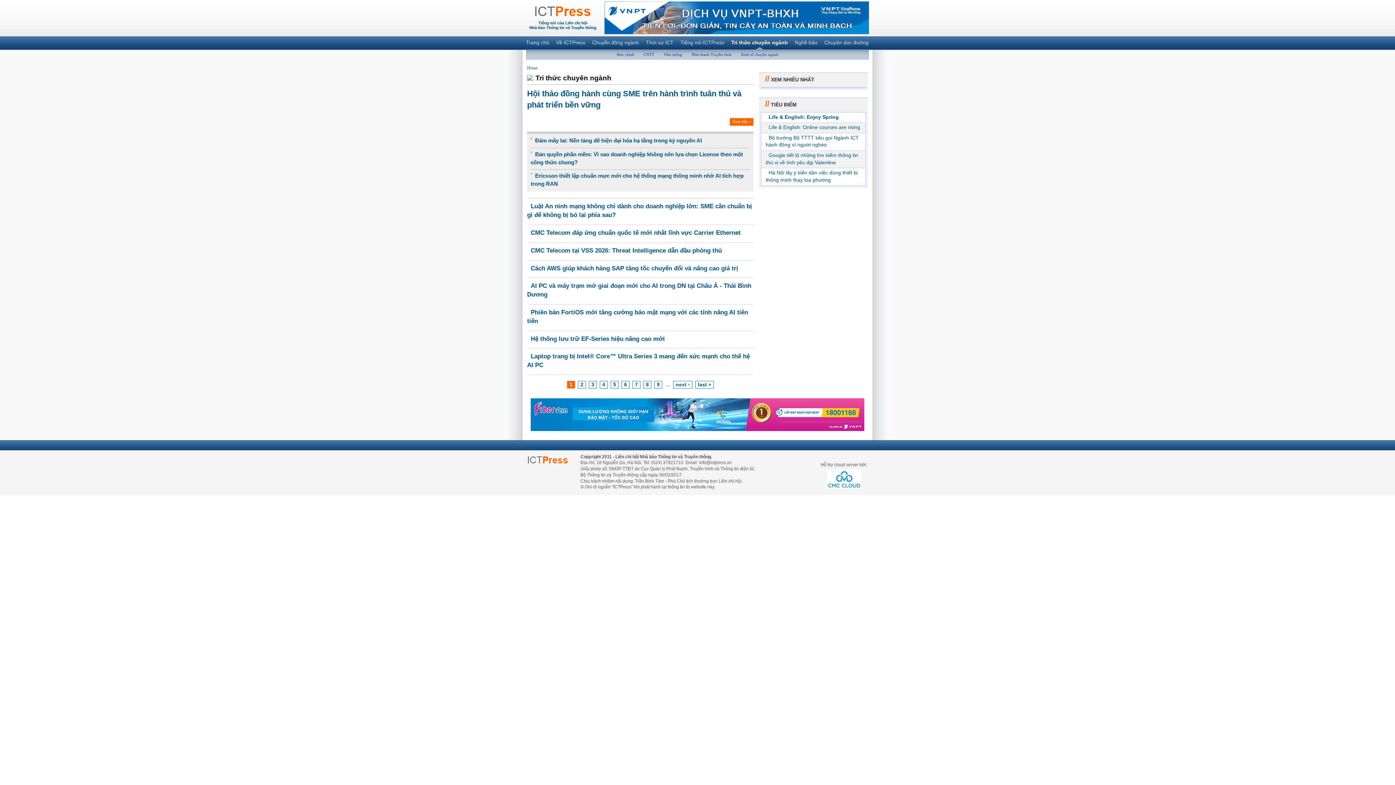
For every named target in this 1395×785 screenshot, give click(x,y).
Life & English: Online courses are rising (814, 127)
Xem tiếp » (741, 121)
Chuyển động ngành (615, 42)
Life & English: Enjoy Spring (804, 117)
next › (683, 384)
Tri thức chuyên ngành (759, 42)
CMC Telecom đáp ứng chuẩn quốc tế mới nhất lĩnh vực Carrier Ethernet (636, 232)
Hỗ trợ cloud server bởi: (844, 464)
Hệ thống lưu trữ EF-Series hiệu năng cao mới (598, 338)
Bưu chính (625, 54)
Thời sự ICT (660, 42)
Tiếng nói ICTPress (702, 42)
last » (704, 384)
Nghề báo (806, 42)
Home (532, 68)
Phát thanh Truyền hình (712, 54)
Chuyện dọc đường (846, 42)
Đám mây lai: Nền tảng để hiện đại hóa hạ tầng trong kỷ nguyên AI (618, 140)
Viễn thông (673, 54)
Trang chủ (537, 42)
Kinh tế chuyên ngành (760, 54)
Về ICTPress (570, 42)
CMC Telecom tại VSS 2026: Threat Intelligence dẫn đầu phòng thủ (626, 250)
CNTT (649, 54)
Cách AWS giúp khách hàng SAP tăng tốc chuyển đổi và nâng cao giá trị (634, 268)
